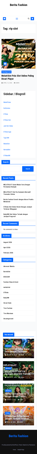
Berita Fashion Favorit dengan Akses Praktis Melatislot (15, 396)
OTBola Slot (7, 120)
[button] (28, 19)
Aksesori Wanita (8, 266)
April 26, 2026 (11, 422)
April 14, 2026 (8, 83)
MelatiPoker (7, 102)
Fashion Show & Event (10, 282)
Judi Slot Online (8, 126)
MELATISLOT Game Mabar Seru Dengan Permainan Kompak (17, 351)
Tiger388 (6, 138)
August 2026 (7, 242)
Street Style (7, 303)
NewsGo (25, 445)
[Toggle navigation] (17, 18)
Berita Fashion (18, 5)
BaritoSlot (6, 272)
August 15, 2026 (12, 355)
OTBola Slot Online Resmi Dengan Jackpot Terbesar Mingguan (17, 419)
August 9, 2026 (12, 399)
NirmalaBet (6, 150)
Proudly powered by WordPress (10, 445)
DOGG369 (6, 277)
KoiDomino (6, 108)
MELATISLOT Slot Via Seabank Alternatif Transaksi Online (18, 374)
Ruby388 (6, 298)
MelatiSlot (6, 144)
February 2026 (8, 253)
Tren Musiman (8, 313)
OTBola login (7, 132)
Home (14, 449)
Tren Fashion (7, 308)
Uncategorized (6, 72)
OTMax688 (6, 155)
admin (17, 83)
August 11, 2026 (12, 377)
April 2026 (6, 247)
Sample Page (20, 449)
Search (5, 162)
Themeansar (32, 445)
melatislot (6, 287)
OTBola (5, 114)
